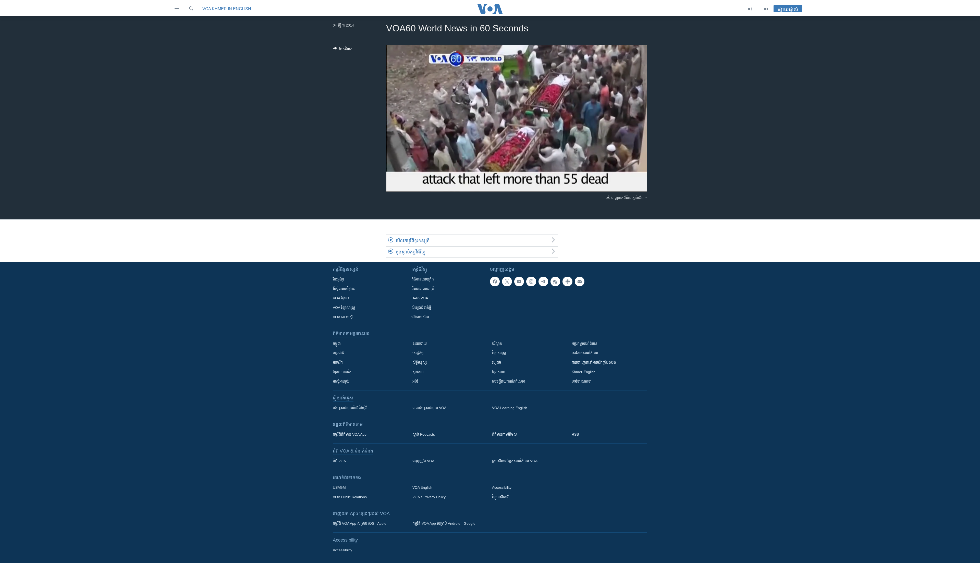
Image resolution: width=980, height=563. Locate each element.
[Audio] (750, 9)
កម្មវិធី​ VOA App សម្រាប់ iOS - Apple (359, 523)
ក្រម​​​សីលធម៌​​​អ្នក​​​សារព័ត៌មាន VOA (514, 461)
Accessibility (501, 487)
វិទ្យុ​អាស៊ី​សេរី (500, 497)
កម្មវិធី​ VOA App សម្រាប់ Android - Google (443, 523)
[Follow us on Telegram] (543, 281)
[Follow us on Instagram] (531, 281)
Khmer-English (583, 372)
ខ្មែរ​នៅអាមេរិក (342, 372)
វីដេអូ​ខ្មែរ (338, 279)
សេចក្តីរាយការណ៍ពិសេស (508, 381)
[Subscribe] (579, 281)
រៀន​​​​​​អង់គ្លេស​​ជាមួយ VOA (429, 408)
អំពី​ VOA (339, 461)
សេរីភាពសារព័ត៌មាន (585, 353)
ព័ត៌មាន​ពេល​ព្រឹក (422, 279)
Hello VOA (419, 298)
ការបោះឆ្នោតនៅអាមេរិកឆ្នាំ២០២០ (594, 362)
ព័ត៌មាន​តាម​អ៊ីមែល (504, 434)
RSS (575, 434)
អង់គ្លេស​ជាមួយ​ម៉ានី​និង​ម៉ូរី (349, 408)
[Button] (342, 50)
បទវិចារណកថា (582, 381)
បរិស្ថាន (497, 343)
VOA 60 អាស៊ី (343, 317)
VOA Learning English (509, 408)
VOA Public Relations (350, 497)
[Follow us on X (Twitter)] (507, 281)
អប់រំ (415, 381)
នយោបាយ (419, 343)
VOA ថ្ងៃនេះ (341, 298)
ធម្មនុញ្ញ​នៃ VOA (423, 461)
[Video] (766, 9)
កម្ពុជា (337, 343)
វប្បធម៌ (496, 362)
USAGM (339, 487)
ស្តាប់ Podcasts (423, 434)
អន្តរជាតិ (338, 353)
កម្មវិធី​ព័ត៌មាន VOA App (349, 434)
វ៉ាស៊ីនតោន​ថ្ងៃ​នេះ (344, 289)
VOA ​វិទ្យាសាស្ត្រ (344, 307)
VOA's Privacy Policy (429, 497)
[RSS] (555, 281)
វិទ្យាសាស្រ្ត (499, 353)
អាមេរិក (338, 362)
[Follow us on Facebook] (495, 281)
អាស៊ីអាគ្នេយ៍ (341, 381)
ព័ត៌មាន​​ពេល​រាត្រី (422, 289)
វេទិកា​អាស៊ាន (420, 317)
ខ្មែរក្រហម (498, 372)
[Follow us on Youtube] (519, 281)
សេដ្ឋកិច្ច (418, 353)
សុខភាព (418, 372)
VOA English (422, 487)
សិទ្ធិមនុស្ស (419, 362)
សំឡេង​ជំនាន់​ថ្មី (421, 307)
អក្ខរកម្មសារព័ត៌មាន (584, 343)
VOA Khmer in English (226, 9)
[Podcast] (567, 281)
